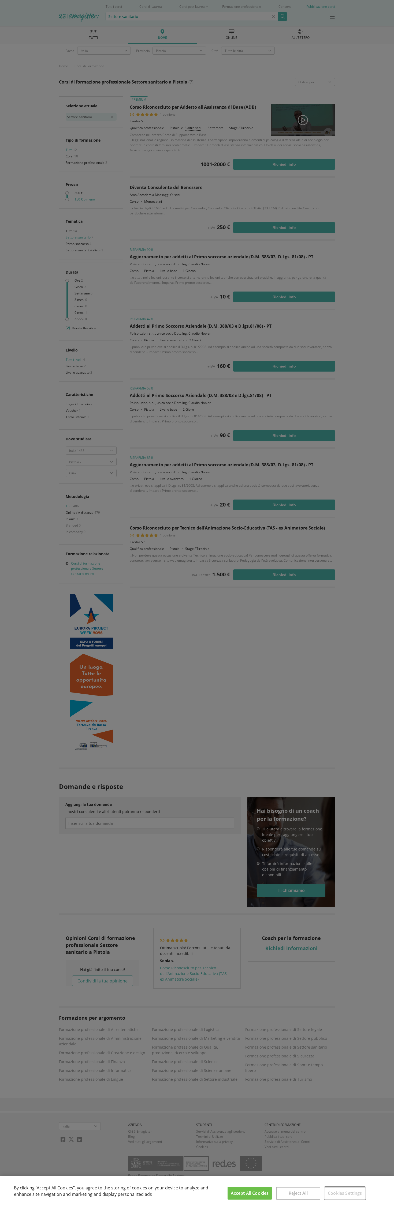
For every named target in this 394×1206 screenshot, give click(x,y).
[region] (197, 1191)
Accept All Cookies (250, 1193)
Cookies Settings (345, 1193)
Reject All (298, 1193)
